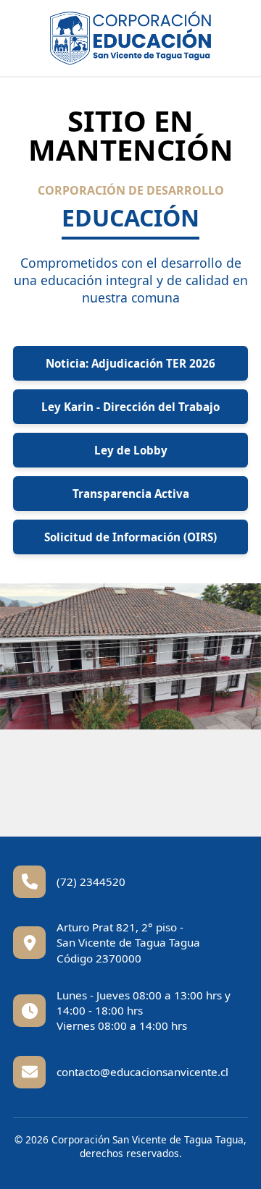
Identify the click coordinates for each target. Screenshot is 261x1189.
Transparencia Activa (130, 493)
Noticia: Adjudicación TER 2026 (130, 363)
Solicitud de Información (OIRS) (130, 537)
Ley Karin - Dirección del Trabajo (130, 406)
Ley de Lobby (130, 450)
